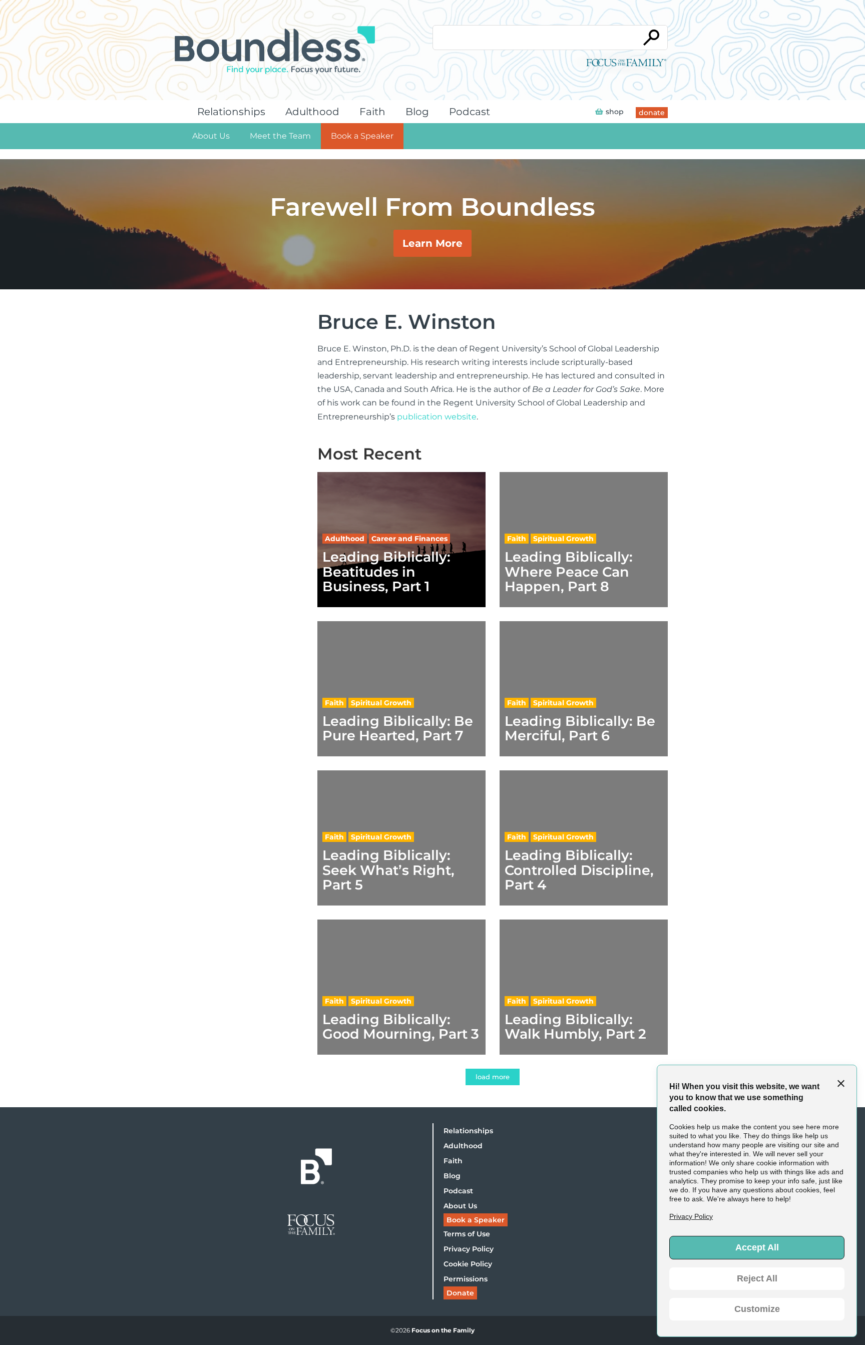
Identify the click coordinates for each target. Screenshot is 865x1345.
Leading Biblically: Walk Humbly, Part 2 (575, 1026)
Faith (372, 112)
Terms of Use (467, 1233)
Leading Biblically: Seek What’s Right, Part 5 (388, 870)
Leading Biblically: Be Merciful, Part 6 (580, 728)
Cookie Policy (468, 1263)
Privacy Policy (469, 1248)
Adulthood (312, 112)
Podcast (469, 112)
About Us (211, 136)
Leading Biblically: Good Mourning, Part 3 (400, 1026)
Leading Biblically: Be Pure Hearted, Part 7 (397, 728)
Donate (460, 1292)
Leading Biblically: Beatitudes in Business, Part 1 (386, 572)
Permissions (466, 1278)
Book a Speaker (362, 136)
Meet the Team (280, 136)
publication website (437, 416)
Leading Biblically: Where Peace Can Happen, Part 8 (569, 572)
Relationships (231, 112)
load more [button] (493, 1077)
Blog (417, 112)
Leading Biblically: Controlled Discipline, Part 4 (579, 870)
